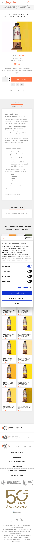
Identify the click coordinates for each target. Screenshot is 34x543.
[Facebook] (12, 520)
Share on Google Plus (22, 90)
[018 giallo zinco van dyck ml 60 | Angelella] (9, 395)
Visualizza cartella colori (12, 194)
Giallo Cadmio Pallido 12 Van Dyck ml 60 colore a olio (9, 335)
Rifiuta (17, 303)
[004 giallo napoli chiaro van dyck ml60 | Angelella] (24, 347)
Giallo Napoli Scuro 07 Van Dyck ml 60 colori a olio (8, 383)
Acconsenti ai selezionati (17, 298)
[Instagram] (17, 520)
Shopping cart (28, 1)
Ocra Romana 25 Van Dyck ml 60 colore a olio (24, 407)
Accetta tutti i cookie (17, 293)
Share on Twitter (11, 90)
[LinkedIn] (22, 520)
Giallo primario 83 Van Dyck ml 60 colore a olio (23, 383)
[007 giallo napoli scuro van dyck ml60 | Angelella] (9, 371)
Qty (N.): (4, 76)
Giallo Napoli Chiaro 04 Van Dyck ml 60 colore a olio (24, 359)
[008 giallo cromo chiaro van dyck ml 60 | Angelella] (24, 323)
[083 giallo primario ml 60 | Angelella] (24, 371)
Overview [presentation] (17, 103)
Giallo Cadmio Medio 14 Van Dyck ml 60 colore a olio (24, 311)
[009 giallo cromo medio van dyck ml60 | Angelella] (9, 347)
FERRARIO (21, 56)
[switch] (29, 271)
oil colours (10, 214)
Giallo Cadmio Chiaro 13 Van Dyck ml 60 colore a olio (9, 311)
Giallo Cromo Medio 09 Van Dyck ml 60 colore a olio (9, 359)
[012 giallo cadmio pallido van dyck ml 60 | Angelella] (9, 323)
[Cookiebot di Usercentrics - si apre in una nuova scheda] (25, 238)
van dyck (21, 214)
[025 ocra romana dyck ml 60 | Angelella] (24, 395)
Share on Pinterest (18, 90)
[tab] (17, 103)
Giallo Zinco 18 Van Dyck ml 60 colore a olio (8, 407)
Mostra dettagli (23, 288)
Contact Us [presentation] (17, 107)
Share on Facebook (15, 90)
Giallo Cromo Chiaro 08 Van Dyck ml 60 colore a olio (24, 335)
